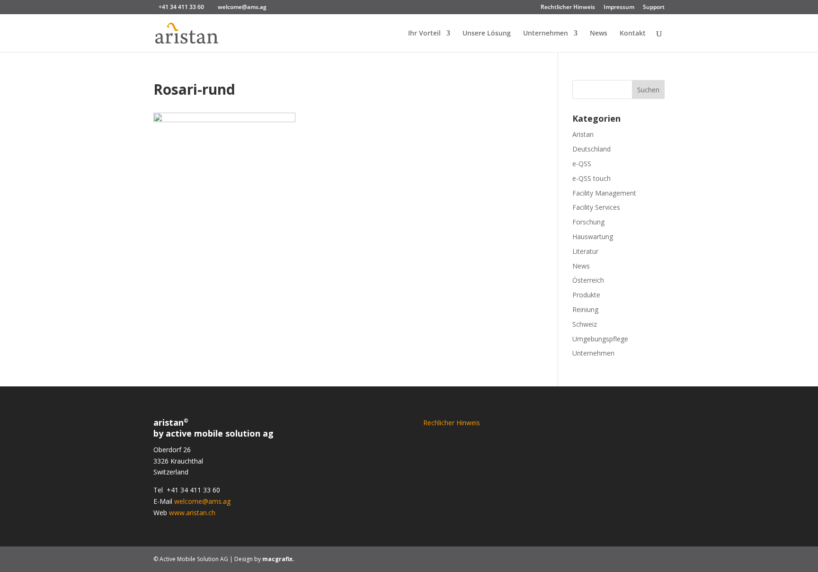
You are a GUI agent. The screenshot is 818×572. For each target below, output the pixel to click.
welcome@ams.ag (202, 501)
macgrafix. (278, 559)
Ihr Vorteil (424, 33)
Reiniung (585, 309)
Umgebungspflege (600, 338)
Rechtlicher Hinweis (568, 7)
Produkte (586, 294)
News (598, 33)
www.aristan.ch (192, 512)
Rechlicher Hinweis (451, 422)
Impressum (619, 7)
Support (654, 7)
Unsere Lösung (486, 33)
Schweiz (584, 324)
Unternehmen (545, 33)
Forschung (588, 221)
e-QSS (581, 163)
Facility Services (596, 207)
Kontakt (633, 33)
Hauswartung (592, 236)
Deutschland (591, 148)
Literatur (585, 251)
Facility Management (604, 192)
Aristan (583, 134)
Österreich (588, 280)
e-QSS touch (591, 178)
